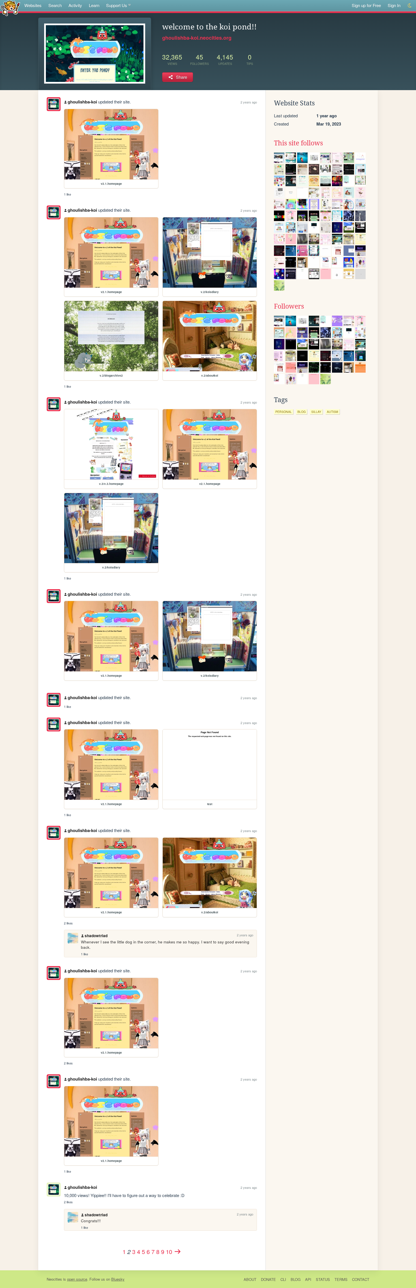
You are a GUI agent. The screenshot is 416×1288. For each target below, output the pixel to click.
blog (301, 411)
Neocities (54, 1279)
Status (323, 1279)
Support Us (116, 5)
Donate (268, 1279)
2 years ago (249, 102)
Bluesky (118, 1279)
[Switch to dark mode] (410, 5)
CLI (283, 1279)
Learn (94, 5)
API (308, 1279)
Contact (360, 1279)
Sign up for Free (366, 5)
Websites (33, 5)
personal (283, 411)
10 (169, 1251)
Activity (75, 5)
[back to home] (10, 8)
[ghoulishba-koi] (53, 104)
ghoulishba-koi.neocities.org (196, 37)
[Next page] (177, 1251)
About (250, 1279)
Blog (296, 1279)
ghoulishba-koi (82, 102)
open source (77, 1279)
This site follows (298, 143)
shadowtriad (96, 935)
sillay (316, 411)
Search (55, 5)
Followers (289, 306)
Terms (341, 1279)
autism (332, 411)
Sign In (394, 5)
